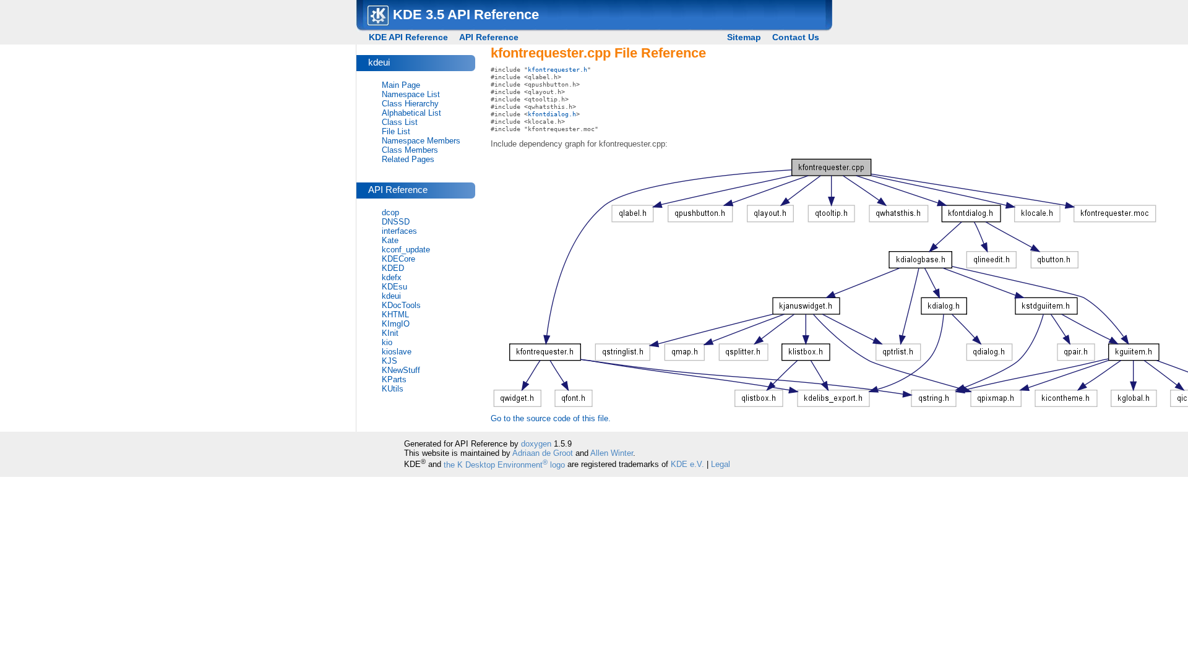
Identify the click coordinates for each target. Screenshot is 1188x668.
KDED (393, 268)
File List (396, 131)
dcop (390, 212)
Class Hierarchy (410, 103)
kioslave (396, 351)
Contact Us (795, 37)
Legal (720, 464)
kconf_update (406, 249)
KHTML (395, 314)
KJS (389, 361)
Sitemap (744, 37)
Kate (390, 240)
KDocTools (401, 305)
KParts (394, 379)
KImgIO (396, 323)
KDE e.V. (687, 464)
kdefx (392, 277)
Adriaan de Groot (542, 453)
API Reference (489, 37)
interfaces (399, 231)
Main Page (401, 85)
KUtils (392, 388)
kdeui (391, 296)
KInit (390, 333)
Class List (400, 122)
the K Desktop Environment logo (504, 464)
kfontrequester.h (557, 69)
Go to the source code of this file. (551, 418)
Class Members (410, 150)
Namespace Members (421, 140)
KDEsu (394, 286)
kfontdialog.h (552, 114)
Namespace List (411, 94)
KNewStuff (401, 370)
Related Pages (408, 159)
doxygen (536, 443)
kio (387, 342)
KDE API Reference (408, 37)
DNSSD (396, 221)
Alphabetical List (411, 113)
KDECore (398, 258)
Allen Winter (611, 453)
